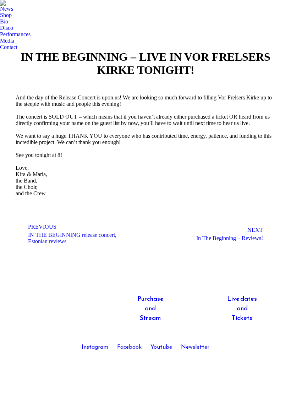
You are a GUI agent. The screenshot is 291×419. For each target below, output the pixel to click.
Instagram (95, 347)
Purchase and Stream (150, 309)
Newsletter (195, 347)
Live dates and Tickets (242, 309)
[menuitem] (6, 9)
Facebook (129, 347)
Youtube (161, 347)
